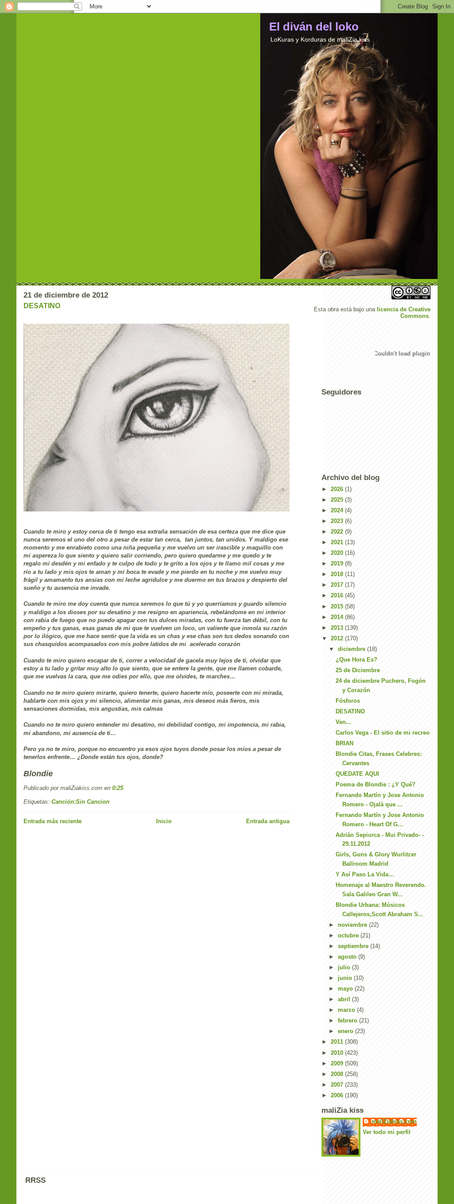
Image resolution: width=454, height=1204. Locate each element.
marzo (347, 1010)
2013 (338, 627)
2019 (338, 563)
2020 (338, 553)
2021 (338, 542)
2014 (338, 617)
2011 (338, 1041)
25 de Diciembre (358, 670)
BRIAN (344, 743)
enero (346, 1031)
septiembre (354, 946)
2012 (338, 638)
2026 (338, 489)
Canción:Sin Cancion (80, 801)
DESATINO (41, 306)
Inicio (164, 821)
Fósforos (348, 700)
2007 (338, 1084)
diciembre (352, 649)
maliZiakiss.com (394, 1121)
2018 (338, 574)
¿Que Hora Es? (356, 659)
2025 (338, 499)
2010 (338, 1052)
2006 (338, 1095)
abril (345, 999)
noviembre (353, 924)
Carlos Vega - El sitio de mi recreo (383, 732)
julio (345, 967)
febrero (348, 1020)
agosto (348, 956)
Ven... (343, 722)
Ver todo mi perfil (387, 1132)
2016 (338, 595)
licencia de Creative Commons (404, 312)
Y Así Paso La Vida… (365, 874)
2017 (338, 584)
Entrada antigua (268, 821)
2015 (338, 606)
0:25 (117, 788)
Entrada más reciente (52, 821)
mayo (346, 988)
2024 (338, 510)
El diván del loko (314, 26)
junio (346, 978)
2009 (338, 1063)
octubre (349, 935)
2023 (338, 521)
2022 (338, 531)
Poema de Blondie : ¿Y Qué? (375, 784)
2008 (338, 1074)
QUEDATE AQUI (357, 773)
